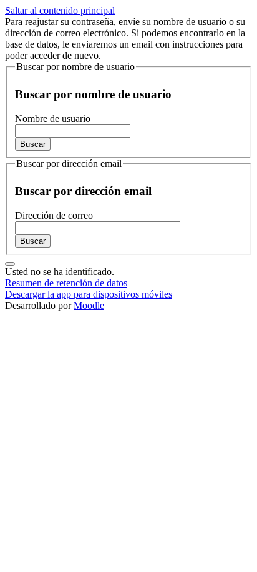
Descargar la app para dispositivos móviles (88, 294)
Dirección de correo (54, 215)
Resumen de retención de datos (66, 283)
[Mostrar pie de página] (10, 264)
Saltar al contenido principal (60, 10)
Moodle (89, 305)
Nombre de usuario (52, 118)
